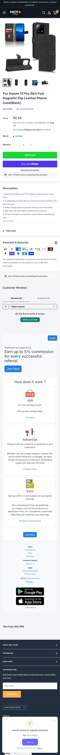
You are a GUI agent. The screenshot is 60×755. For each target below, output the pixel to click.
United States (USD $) (12, 707)
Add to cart (30, 155)
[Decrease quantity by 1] (16, 145)
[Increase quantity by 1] (31, 145)
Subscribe (12, 694)
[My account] (49, 12)
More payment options (30, 170)
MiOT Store (7, 109)
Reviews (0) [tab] (16, 298)
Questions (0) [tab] (43, 298)
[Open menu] (4, 13)
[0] (55, 12)
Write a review (30, 319)
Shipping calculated (32, 130)
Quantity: (7, 145)
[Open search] (43, 12)
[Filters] (6, 306)
